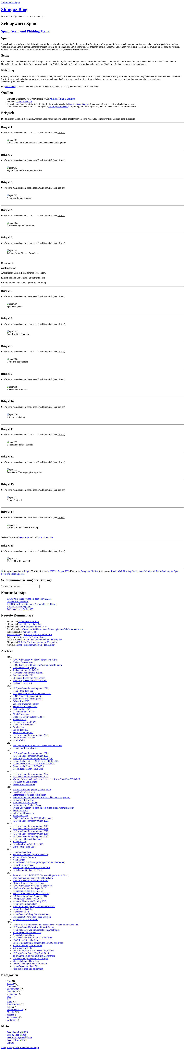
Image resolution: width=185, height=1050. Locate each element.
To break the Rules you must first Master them (34, 956)
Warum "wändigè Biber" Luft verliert (30, 963)
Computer (85, 571)
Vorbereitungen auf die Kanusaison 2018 (31, 867)
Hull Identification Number (25, 802)
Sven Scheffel (13, 634)
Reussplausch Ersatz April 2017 (27, 898)
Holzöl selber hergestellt (24, 792)
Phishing (127, 571)
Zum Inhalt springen (10, 2)
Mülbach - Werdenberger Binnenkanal (30, 854)
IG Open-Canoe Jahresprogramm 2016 (30, 834)
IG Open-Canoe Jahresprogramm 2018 (30, 828)
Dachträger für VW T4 (23, 711)
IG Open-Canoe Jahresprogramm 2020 (30, 821)
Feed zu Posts (13, 1035)
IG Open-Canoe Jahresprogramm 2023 (30, 756)
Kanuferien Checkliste (23, 909)
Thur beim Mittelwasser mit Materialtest (31, 893)
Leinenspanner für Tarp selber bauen (29, 795)
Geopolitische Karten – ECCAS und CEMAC (34, 763)
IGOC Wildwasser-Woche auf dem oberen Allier (29, 599)
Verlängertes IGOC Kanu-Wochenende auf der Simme (37, 745)
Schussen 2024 (19, 719)
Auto (9, 981)
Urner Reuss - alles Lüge (24, 847)
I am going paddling (22, 852)
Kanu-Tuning (19, 860)
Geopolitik (12, 991)
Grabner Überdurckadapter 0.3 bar (28, 717)
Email (113, 571)
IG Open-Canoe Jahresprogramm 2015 (30, 836)
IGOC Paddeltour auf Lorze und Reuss (30, 880)
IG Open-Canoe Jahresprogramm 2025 (30, 735)
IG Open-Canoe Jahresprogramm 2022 (30, 774)
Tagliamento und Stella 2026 (20, 609)
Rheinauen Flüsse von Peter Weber (29, 678)
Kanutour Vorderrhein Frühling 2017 (29, 901)
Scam (134, 571)
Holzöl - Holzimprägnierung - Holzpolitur (32, 789)
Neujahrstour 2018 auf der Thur (27, 870)
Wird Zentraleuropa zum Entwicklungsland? (33, 878)
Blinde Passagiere (21, 714)
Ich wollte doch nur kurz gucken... (28, 672)
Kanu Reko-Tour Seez (23, 865)
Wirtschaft (11, 1020)
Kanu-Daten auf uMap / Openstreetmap (31, 914)
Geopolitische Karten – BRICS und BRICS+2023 (36, 761)
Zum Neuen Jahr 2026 (23, 675)
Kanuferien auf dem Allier (25, 904)
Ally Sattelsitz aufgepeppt (18, 606)
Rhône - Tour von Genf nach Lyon (29, 883)
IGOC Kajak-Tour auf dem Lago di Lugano (33, 758)
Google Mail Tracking (23, 691)
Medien (94, 571)
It (7, 999)
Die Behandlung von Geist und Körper (30, 958)
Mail (120, 571)
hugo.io (10, 1042)
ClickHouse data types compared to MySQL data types (38, 943)
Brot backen (18, 727)
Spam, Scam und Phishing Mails (25, 31)
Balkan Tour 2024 (21, 730)
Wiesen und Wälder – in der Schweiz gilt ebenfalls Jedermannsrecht (52, 629)
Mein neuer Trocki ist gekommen (28, 969)
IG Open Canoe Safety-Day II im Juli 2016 (32, 937)
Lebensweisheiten (15, 1009)
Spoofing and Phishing (58, 106)
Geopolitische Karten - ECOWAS (28, 766)
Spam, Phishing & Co (78, 104)
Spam (141, 571)
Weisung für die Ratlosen (24, 857)
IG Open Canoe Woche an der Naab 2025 (32, 693)
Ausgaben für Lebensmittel (25, 782)
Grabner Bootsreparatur (17, 601)
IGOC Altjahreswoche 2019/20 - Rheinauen (33, 818)
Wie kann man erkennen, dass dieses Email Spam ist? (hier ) (34, 132)
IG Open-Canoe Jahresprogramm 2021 (30, 776)
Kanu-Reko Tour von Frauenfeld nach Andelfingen (36, 930)
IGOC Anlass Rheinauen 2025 (27, 696)
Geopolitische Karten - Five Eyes (28, 769)
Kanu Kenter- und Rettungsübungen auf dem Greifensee (38, 862)
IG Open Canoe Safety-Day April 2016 (31, 953)
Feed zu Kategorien (16, 1037)
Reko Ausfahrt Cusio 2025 (25, 706)
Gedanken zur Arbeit (22, 683)
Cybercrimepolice (24, 101)
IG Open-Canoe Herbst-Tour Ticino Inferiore (33, 927)
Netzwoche (10, 86)
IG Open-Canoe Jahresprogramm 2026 (30, 688)
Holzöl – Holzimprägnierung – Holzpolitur (42, 639)
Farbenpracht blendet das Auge (27, 839)
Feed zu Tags (13, 1040)
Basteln (10, 983)
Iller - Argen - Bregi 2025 (24, 722)
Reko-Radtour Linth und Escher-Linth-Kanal (33, 950)
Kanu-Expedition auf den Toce (32, 626)
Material (10, 1012)
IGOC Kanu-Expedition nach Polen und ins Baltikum (31, 604)
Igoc (9, 996)
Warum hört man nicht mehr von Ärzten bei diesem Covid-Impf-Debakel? (46, 779)
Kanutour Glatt (29, 632)
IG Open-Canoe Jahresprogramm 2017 (30, 831)
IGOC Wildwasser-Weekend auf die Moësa (32, 885)
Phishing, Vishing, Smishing (62, 99)
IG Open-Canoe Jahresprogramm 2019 (30, 826)
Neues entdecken (20, 815)
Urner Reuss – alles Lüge (29, 624)
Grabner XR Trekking (23, 724)
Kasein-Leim (19, 740)
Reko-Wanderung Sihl (23, 732)
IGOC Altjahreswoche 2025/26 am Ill (30, 680)
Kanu (9, 1002)
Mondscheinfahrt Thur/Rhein (26, 961)
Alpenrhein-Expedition (23, 935)
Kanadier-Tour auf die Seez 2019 (28, 844)
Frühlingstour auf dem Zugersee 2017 (30, 896)
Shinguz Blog (14, 9)
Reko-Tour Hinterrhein (23, 813)
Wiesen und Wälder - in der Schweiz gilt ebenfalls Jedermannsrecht (43, 808)
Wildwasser (12, 1017)
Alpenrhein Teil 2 (21, 911)
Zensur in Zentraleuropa (24, 784)
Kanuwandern (13, 1004)
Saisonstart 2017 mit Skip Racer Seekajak (32, 917)
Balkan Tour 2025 (21, 701)
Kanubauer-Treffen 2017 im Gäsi (28, 891)
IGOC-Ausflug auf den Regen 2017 (29, 888)
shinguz (26, 571)
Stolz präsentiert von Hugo (26, 1047)
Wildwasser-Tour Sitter (28, 621)
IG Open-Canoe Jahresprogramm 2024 (30, 753)
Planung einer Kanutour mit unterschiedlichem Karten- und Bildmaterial (45, 924)
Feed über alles (14, 1032)
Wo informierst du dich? (24, 737)
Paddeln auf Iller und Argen (25, 748)
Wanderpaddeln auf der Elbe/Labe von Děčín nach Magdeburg (41, 797)
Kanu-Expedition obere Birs (25, 966)
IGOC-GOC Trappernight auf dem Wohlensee (34, 906)
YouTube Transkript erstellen (26, 704)
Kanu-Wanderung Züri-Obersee (27, 945)
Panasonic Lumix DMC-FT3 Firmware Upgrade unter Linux (40, 875)
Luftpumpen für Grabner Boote (31, 637)
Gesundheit (12, 994)
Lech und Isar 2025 (21, 709)
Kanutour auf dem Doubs (24, 800)
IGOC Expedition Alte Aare (25, 940)
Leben (10, 1007)
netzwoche (24, 537)
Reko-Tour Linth (20, 810)
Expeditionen (13, 989)
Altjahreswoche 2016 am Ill (25, 919)
